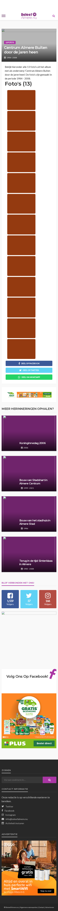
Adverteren (49, 907)
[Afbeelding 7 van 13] (21, 224)
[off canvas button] (3, 16)
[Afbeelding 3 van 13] (21, 141)
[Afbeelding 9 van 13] (21, 266)
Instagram (10, 814)
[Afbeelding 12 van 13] (21, 328)
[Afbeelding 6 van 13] (21, 204)
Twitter (9, 806)
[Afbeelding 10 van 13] (21, 287)
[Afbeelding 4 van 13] (21, 162)
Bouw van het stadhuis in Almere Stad (34, 522)
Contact (41, 907)
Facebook (9, 810)
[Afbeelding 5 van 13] (21, 183)
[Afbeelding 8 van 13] (21, 245)
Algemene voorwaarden (29, 907)
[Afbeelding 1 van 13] (21, 100)
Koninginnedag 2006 (32, 443)
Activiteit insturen (14, 823)
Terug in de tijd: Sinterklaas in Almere (36, 562)
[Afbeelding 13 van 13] (21, 349)
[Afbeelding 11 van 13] (21, 307)
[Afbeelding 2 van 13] (21, 121)
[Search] (53, 16)
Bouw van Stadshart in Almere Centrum (33, 481)
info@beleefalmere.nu (17, 819)
